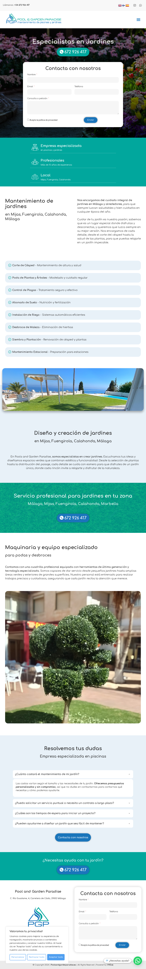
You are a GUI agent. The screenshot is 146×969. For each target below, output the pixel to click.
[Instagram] (134, 5)
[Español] (127, 5)
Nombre (31, 75)
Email (30, 87)
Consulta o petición (37, 99)
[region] (37, 945)
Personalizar (17, 957)
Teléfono (78, 87)
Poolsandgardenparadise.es (63, 965)
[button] (138, 19)
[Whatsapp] (140, 5)
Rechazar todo (36, 957)
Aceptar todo (56, 957)
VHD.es (110, 965)
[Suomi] (124, 5)
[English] (120, 5)
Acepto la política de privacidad (43, 120)
